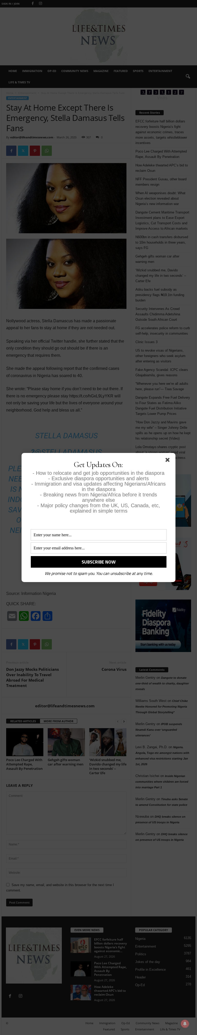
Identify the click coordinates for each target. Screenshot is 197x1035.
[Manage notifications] (185, 1024)
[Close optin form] (168, 461)
